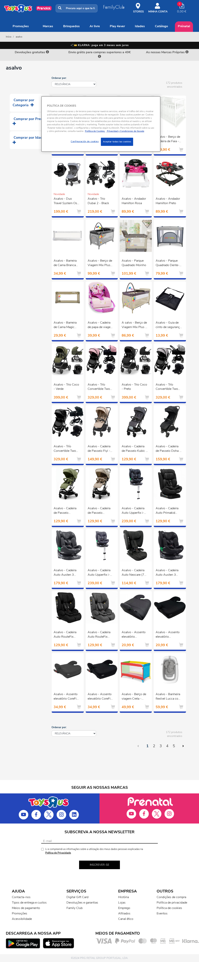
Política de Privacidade (58, 853)
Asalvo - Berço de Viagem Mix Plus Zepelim (100, 263)
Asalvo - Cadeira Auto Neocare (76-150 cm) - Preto (135, 573)
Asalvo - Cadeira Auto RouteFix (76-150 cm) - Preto (65, 635)
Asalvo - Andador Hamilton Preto (168, 201)
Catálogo (161, 26)
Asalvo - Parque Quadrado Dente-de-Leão (167, 263)
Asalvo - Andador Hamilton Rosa (134, 201)
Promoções (21, 26)
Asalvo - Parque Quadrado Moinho (134, 263)
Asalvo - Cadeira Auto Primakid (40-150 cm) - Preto (167, 511)
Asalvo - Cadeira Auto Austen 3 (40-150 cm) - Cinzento (65, 573)
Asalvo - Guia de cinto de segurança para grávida (168, 325)
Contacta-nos (21, 897)
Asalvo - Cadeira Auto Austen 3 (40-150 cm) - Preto (167, 573)
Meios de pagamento (26, 908)
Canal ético (125, 919)
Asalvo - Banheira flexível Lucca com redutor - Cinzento (168, 697)
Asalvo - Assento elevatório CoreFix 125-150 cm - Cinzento (66, 697)
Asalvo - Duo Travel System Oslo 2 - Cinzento (67, 201)
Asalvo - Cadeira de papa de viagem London (100, 325)
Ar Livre (95, 26)
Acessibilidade (22, 919)
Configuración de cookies (85, 141)
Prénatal (184, 26)
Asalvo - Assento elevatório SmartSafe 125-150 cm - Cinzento (135, 635)
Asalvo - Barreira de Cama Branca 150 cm (65, 263)
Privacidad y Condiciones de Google (125, 131)
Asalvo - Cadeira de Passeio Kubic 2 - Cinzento (135, 449)
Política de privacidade (172, 902)
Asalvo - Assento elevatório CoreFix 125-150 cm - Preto (100, 697)
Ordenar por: (58, 78)
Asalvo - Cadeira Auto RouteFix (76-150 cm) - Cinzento (99, 635)
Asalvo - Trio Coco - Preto (134, 386)
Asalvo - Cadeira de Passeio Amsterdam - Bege (100, 511)
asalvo (19, 36)
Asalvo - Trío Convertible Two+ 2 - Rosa (100, 387)
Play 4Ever (117, 26)
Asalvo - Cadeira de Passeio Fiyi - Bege (99, 449)
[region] (101, 124)
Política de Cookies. (95, 131)
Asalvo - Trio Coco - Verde (66, 386)
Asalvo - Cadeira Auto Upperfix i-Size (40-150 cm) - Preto (134, 511)
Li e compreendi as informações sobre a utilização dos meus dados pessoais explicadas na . (94, 851)
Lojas (122, 902)
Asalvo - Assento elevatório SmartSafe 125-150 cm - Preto (168, 635)
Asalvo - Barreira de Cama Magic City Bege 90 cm (65, 325)
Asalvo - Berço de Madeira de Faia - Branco (168, 139)
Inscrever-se (99, 865)
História (123, 897)
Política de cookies (169, 908)
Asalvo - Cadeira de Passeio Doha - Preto (168, 449)
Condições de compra (171, 897)
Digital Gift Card (77, 897)
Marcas (48, 26)
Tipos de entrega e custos (29, 902)
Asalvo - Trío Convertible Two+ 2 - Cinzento (168, 387)
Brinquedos (71, 26)
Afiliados (124, 913)
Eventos (162, 913)
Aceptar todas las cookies (117, 141)
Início (8, 36)
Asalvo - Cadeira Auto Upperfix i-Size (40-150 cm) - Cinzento (100, 573)
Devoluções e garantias (82, 902)
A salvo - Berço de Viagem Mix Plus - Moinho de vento (134, 325)
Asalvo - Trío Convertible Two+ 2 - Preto (66, 449)
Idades (140, 26)
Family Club (74, 908)
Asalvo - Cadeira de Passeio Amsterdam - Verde (65, 511)
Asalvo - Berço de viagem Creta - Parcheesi (134, 697)
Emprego (124, 908)
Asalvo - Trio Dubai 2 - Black (98, 201)
